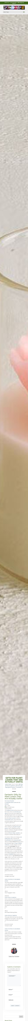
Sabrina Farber (8, 784)
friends (10, 833)
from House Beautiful (9, 800)
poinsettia (8, 840)
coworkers (17, 833)
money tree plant (17, 840)
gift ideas (21, 784)
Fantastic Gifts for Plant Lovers (13, 795)
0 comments (18, 787)
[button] (10, 897)
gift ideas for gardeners (10, 785)
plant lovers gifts (19, 785)
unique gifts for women (10, 787)
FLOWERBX (10, 854)
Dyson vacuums (12, 818)
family (13, 833)
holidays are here (10, 810)
